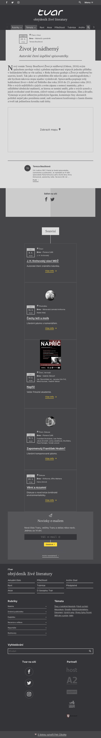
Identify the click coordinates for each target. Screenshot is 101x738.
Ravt (42, 27)
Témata (30, 27)
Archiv (82, 27)
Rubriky (16, 27)
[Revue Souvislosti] (72, 692)
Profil (35, 180)
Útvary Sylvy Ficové (83, 612)
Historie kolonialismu (80, 609)
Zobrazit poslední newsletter (49, 550)
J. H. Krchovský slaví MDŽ (43, 260)
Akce (49, 27)
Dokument (58, 612)
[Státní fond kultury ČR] (72, 716)
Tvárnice (71, 27)
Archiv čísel (71, 580)
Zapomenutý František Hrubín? (46, 448)
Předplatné (71, 585)
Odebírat (49, 544)
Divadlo (68, 609)
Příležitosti (60, 27)
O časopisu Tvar (45, 590)
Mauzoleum (59, 609)
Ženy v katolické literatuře (64, 606)
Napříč (31, 386)
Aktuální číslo (14, 580)
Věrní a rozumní (36, 487)
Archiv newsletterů (49, 556)
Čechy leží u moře (38, 318)
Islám (71, 615)
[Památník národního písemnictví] (72, 704)
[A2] (72, 681)
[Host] (72, 670)
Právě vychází (82, 606)
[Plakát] (50, 354)
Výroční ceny (69, 612)
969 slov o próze (61, 615)
